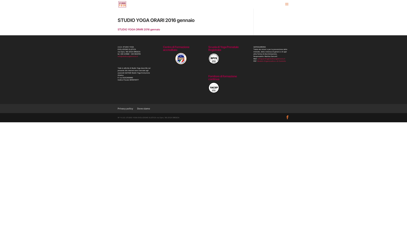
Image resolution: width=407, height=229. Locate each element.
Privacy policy (125, 108)
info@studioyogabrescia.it (128, 56)
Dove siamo (143, 108)
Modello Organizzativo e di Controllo (271, 61)
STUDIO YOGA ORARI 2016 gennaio (139, 29)
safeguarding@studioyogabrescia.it (271, 59)
